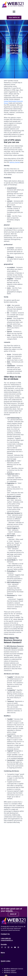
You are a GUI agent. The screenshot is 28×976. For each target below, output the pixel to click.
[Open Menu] (14, 11)
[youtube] (15, 947)
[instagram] (8, 947)
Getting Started (14, 162)
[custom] (5, 947)
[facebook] (2, 947)
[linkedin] (12, 947)
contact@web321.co (7, 940)
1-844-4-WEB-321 (6, 938)
